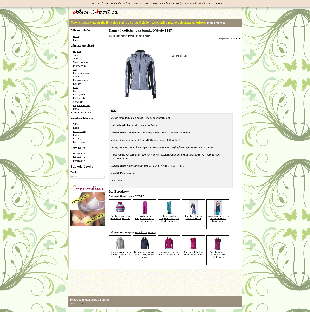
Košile (76, 128)
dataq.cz (82, 303)
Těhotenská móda (82, 112)
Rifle (75, 87)
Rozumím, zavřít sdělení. (193, 3)
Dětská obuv (79, 153)
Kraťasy (77, 138)
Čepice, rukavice (81, 105)
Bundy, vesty (79, 94)
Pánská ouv (79, 161)
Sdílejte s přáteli (179, 56)
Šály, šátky (78, 102)
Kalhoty (77, 84)
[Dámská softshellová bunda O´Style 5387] (140, 102)
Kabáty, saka (79, 98)
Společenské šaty (81, 73)
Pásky (76, 109)
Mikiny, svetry (79, 66)
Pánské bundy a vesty (139, 36)
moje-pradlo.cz (216, 22)
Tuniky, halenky (80, 62)
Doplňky (77, 51)
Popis (113, 110)
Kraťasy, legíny (80, 80)
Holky (76, 36)
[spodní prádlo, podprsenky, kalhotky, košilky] (87, 225)
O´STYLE (139, 196)
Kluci (75, 40)
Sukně (76, 76)
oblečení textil (119, 36)
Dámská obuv (80, 157)
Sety (75, 91)
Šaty (75, 69)
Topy (75, 58)
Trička (76, 55)
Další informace (214, 3)
